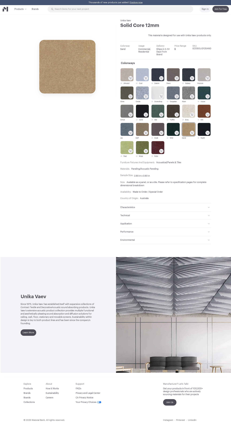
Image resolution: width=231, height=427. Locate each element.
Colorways (128, 63)
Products (19, 9)
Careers (49, 398)
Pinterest (180, 420)
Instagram (168, 420)
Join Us (169, 402)
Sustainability (52, 393)
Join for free (221, 9)
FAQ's (78, 388)
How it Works (52, 388)
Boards (27, 398)
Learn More (28, 333)
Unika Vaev (125, 21)
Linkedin (192, 420)
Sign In (205, 9)
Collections (29, 402)
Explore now (136, 2)
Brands (35, 9)
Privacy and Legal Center (88, 393)
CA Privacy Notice (84, 398)
